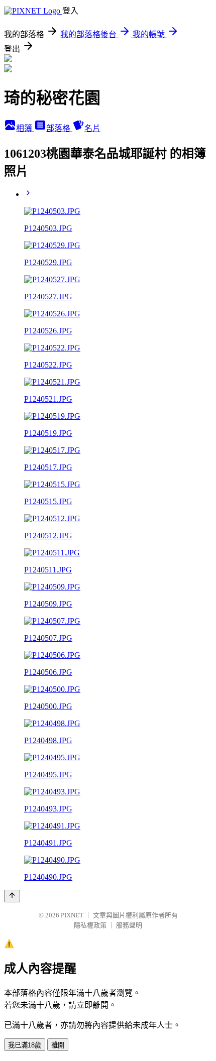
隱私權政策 (90, 925)
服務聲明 (129, 925)
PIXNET (72, 915)
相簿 (25, 128)
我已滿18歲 (24, 1045)
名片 (92, 128)
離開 (57, 1045)
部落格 (59, 128)
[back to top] (12, 896)
